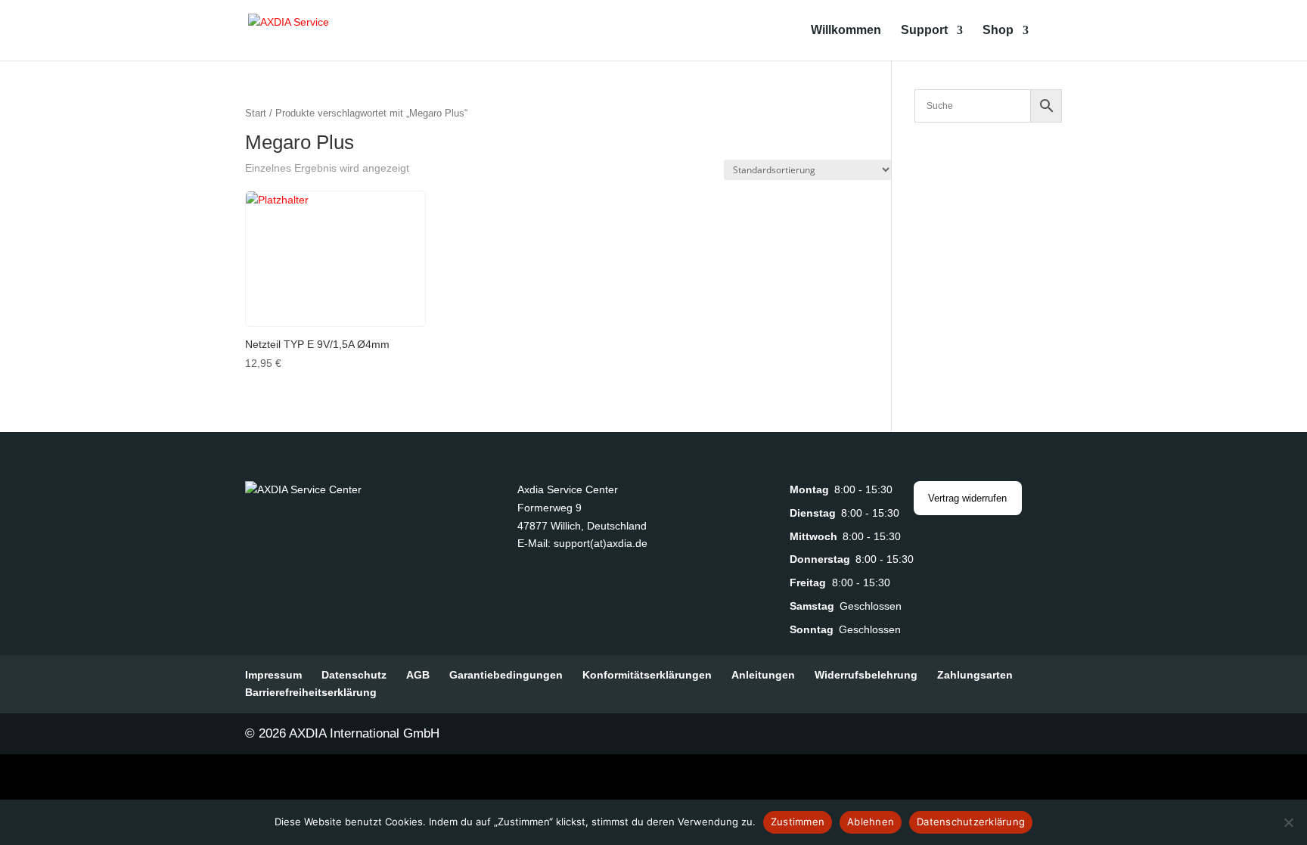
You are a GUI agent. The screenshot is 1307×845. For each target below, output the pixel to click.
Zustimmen (797, 821)
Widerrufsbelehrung (866, 675)
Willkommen (846, 30)
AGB (418, 675)
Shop (998, 30)
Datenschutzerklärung (971, 821)
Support (924, 30)
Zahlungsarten (975, 675)
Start (255, 113)
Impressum (273, 675)
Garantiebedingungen (506, 675)
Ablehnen (870, 821)
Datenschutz (354, 675)
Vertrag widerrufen (967, 498)
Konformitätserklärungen (647, 675)
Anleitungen (763, 675)
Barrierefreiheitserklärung (311, 692)
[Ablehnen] (1288, 822)
